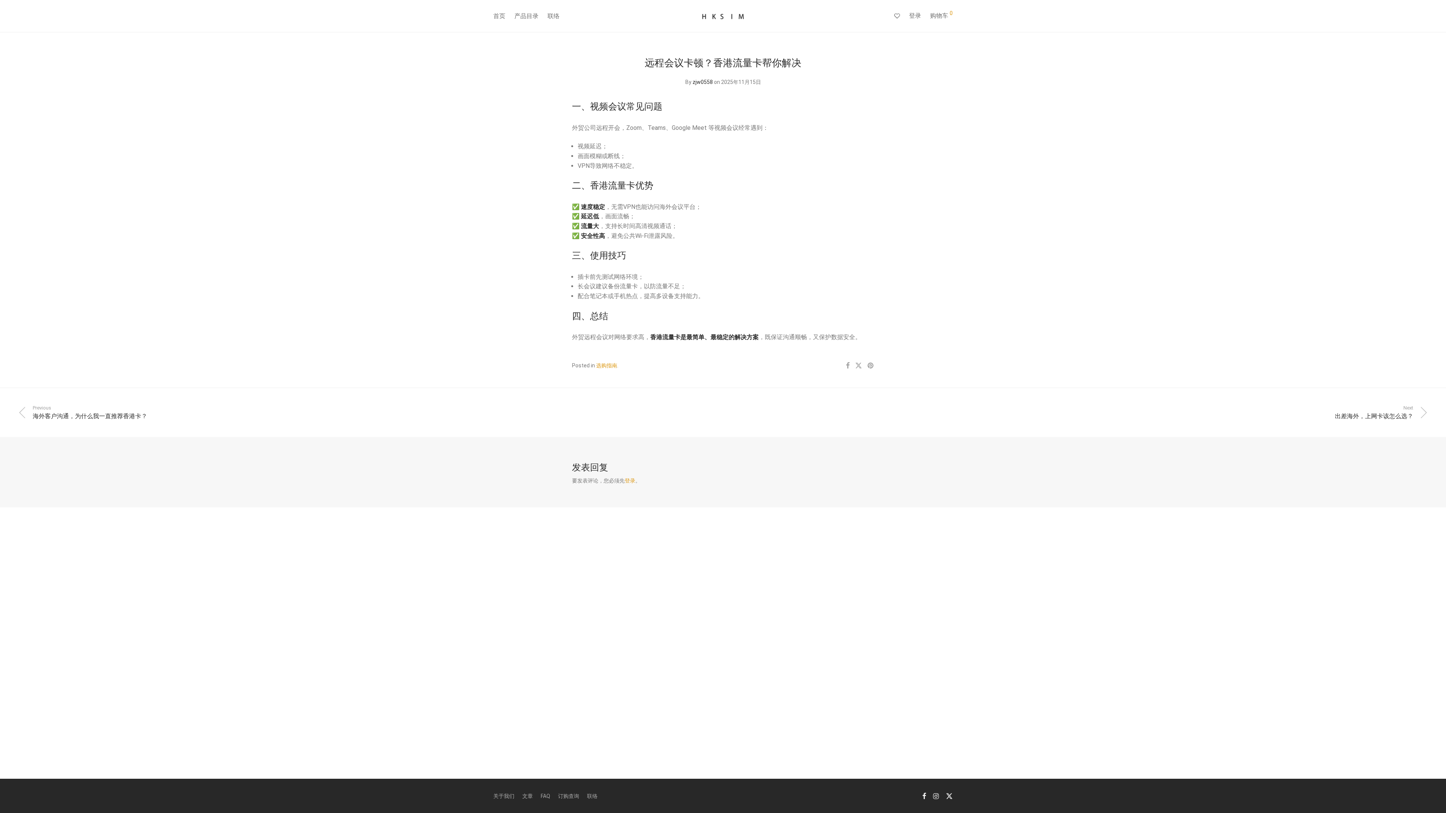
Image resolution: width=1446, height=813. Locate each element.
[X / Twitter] (949, 796)
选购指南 (606, 365)
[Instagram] (936, 796)
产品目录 (526, 16)
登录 (915, 15)
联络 (554, 16)
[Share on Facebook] (848, 366)
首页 (499, 16)
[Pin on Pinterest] (871, 366)
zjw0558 (702, 82)
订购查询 (568, 796)
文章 (527, 796)
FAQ (545, 796)
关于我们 (503, 796)
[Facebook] (924, 796)
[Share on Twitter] (858, 366)
